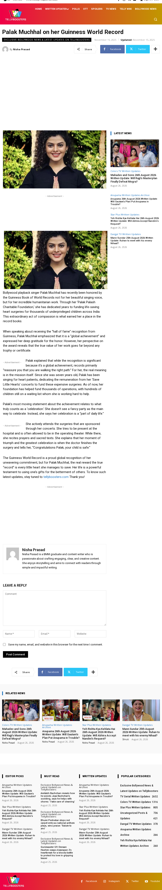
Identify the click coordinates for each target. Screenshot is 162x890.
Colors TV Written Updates (125, 171)
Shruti (125, 739)
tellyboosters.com (56, 477)
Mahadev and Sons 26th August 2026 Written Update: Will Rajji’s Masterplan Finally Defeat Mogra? (134, 178)
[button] (155, 19)
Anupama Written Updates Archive (130, 195)
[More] (155, 49)
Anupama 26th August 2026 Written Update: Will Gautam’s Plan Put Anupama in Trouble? (134, 201)
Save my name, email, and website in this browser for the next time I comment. (55, 644)
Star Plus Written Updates (125, 214)
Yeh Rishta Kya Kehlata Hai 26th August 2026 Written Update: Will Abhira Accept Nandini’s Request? (135, 221)
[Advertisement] (81, 84)
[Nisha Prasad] (6, 49)
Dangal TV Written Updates (126, 234)
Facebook (91, 881)
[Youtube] (146, 881)
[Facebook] (81, 881)
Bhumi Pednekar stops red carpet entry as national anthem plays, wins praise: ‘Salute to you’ (58, 824)
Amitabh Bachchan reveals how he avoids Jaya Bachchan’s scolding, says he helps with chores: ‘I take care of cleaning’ (58, 797)
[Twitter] (127, 881)
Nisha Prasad (21, 49)
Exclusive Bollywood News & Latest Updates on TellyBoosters (47, 39)
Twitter (135, 881)
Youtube (155, 881)
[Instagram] (104, 881)
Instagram (114, 881)
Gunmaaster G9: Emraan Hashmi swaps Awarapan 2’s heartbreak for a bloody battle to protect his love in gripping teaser (57, 853)
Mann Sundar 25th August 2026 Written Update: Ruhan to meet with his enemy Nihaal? (132, 241)
